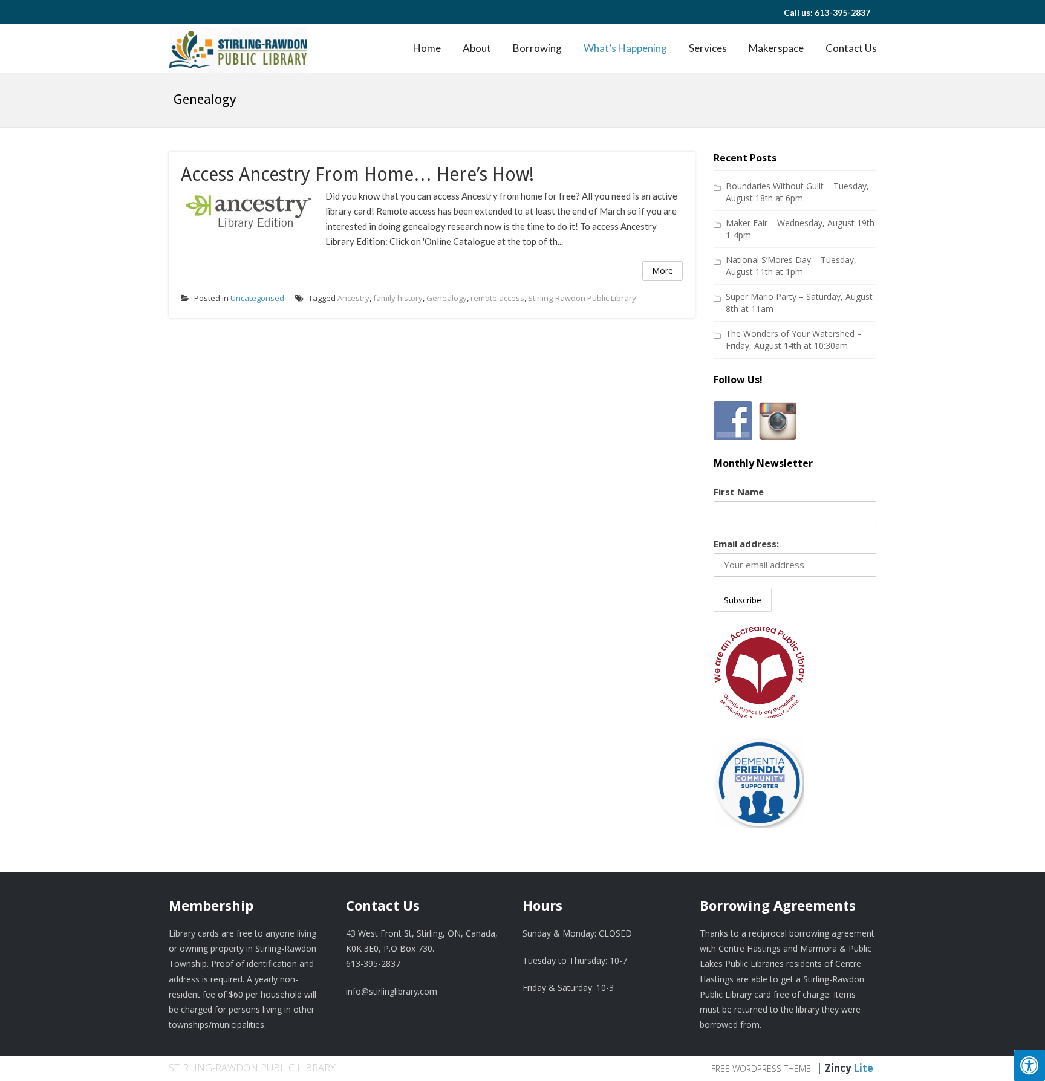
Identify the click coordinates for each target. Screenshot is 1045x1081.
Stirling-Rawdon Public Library (582, 298)
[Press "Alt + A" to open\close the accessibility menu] (1029, 1065)
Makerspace (776, 48)
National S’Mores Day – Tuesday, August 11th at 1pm (791, 266)
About (477, 48)
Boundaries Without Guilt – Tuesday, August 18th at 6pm (797, 192)
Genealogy (446, 298)
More (662, 270)
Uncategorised (257, 298)
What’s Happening (625, 48)
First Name (739, 491)
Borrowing (537, 48)
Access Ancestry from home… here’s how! (357, 174)
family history (398, 298)
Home (427, 48)
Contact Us (851, 48)
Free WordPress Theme (761, 1068)
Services (708, 48)
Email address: (746, 543)
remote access (497, 298)
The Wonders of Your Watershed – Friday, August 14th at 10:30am (794, 339)
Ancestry (353, 298)
